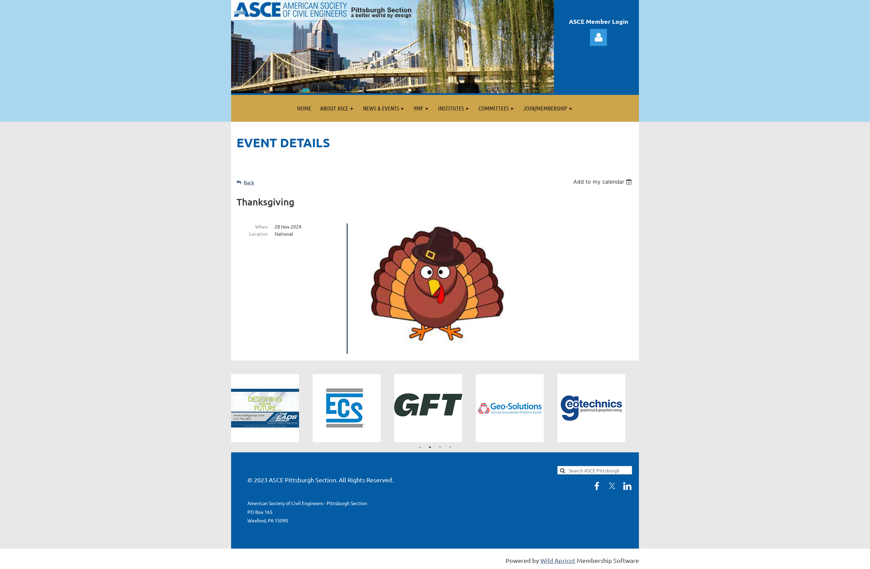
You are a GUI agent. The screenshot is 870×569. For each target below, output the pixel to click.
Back (249, 182)
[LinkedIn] (627, 486)
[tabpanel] (272, 408)
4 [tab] (450, 447)
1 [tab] (419, 447)
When (261, 226)
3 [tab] (440, 447)
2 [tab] (430, 447)
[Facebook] (597, 486)
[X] (612, 486)
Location (258, 234)
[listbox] (603, 182)
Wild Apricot (557, 560)
